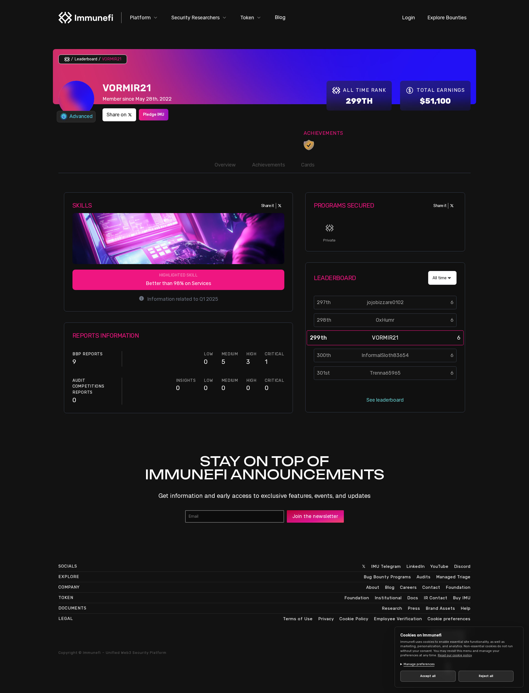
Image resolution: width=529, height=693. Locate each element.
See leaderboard (385, 400)
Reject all (486, 676)
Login (408, 18)
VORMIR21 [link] (111, 59)
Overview (225, 165)
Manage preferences (419, 664)
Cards (307, 165)
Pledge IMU (153, 114)
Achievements (268, 165)
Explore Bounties (446, 18)
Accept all (428, 676)
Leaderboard (85, 59)
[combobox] (442, 278)
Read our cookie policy (455, 655)
